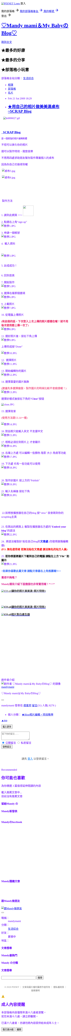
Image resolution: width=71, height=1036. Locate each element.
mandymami (7, 687)
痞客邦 (27, 705)
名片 (10, 92)
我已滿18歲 (8, 1029)
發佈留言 (7, 747)
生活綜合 (28, 78)
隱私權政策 (58, 987)
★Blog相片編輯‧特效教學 (37, 714)
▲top (4, 720)
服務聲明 (35, 990)
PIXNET (15, 987)
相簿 (10, 84)
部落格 (12, 88)
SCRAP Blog (11, 132)
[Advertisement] (29, 648)
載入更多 (7, 727)
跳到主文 (6, 42)
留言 (34, 705)
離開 (19, 1029)
